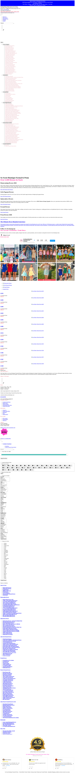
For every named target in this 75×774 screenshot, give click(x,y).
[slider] (67, 454)
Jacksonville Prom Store (7, 405)
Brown (5, 573)
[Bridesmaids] (5, 478)
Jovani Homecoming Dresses (8, 606)
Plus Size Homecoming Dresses (9, 615)
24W (46, 467)
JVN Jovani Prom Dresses (8, 689)
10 (34, 465)
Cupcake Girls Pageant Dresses (9, 643)
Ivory (5, 570)
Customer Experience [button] (7, 443)
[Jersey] (3, 511)
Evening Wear (5, 589)
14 (43, 465)
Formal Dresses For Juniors (8, 660)
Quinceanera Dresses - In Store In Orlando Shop (12, 620)
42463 (1, 313)
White (5, 578)
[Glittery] (2, 498)
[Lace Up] (4, 495)
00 (9, 465)
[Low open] (4, 496)
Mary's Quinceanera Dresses (8, 625)
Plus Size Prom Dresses (7, 693)
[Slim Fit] (3, 527)
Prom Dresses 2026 (6, 672)
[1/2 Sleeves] (4, 529)
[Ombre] (2, 501)
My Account (5, 17)
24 (66, 465)
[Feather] (3, 510)
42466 (1, 319)
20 (57, 465)
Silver (5, 577)
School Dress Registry (7, 731)
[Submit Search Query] (13, 449)
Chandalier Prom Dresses (8, 680)
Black (5, 574)
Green (5, 546)
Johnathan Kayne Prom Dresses (9, 687)
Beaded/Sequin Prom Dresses (8, 705)
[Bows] (3, 505)
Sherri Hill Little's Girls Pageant (9, 651)
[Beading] (3, 504)
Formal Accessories (6, 655)
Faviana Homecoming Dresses (9, 605)
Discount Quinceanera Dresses (9, 621)
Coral (5, 568)
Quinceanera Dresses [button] (4, 618)
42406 (1, 300)
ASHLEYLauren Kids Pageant (9, 650)
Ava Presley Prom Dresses (8, 679)
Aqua (5, 549)
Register (4, 19)
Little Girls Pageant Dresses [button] (5, 636)
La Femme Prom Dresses (8, 691)
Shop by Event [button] (3, 585)
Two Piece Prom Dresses (8, 715)
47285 (1, 346)
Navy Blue (6, 554)
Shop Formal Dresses (4, 212)
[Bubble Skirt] (4, 488)
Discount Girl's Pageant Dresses (9, 648)
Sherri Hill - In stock (7, 725)
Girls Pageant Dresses (7, 638)
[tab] (39, 443)
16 (47, 465)
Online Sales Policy (6, 411)
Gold (5, 572)
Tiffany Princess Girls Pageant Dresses (10, 644)
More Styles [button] (2, 728)
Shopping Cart (5, 18)
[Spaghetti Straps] (3, 536)
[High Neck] (3, 521)
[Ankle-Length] (3, 514)
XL (27, 469)
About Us (4, 410)
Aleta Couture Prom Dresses (8, 676)
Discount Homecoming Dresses (9, 616)
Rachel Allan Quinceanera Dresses (9, 628)
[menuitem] (39, 16)
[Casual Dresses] (5, 479)
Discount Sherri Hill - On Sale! (9, 730)
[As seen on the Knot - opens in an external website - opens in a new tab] (4, 435)
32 (13, 467)
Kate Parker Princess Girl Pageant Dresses (11, 647)
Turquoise (6, 550)
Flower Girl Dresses (7, 654)
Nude (5, 571)
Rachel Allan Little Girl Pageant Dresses (11, 646)
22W (41, 467)
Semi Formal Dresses (7, 664)
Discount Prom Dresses (7, 673)
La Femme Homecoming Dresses (9, 608)
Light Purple (6, 558)
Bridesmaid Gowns (6, 667)
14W (18, 467)
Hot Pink (5, 561)
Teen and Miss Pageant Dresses (9, 593)
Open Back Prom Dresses (8, 703)
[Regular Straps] (3, 535)
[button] (6, 44)
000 (5, 465)
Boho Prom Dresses (7, 706)
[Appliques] (3, 503)
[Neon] (2, 500)
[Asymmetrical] (3, 515)
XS (10, 469)
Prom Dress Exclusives (7, 674)
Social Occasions (6, 663)
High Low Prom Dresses (7, 708)
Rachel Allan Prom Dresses (8, 695)
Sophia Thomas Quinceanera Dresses (10, 629)
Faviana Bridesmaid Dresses (8, 723)
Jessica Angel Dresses (7, 686)
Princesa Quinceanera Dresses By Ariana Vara (12, 627)
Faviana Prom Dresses (7, 684)
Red (5, 566)
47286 (1, 352)
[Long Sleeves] (4, 531)
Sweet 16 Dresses (6, 592)
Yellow (5, 543)
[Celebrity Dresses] (4, 489)
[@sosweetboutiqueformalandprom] (21, 241)
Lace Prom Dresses (6, 709)
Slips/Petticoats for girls (7, 653)
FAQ (4, 413)
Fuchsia (5, 563)
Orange (5, 567)
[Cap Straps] (3, 534)
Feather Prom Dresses (7, 707)
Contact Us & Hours (6, 402)
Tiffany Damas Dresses (7, 632)
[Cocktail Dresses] (5, 480)
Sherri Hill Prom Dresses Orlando (9, 612)
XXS (5, 469)
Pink (5, 560)
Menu (2, 42)
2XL (32, 469)
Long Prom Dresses (7, 710)
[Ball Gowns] (4, 483)
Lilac (5, 557)
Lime (5, 547)
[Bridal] (5, 477)
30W (63, 467)
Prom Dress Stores (6, 732)
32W (69, 467)
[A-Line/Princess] (3, 524)
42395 (1, 293)
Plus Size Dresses (6, 699)
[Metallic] (2, 499)
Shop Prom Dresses (4, 219)
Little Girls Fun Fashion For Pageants (10, 649)
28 (4, 467)
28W (57, 467)
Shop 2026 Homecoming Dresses (6, 189)
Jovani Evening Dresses (7, 666)
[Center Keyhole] (4, 490)
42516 (1, 333)
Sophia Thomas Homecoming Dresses (10, 611)
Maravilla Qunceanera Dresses (9, 626)
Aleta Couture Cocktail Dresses (9, 602)
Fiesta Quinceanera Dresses (8, 622)
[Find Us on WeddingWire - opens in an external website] (5, 438)
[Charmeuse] (3, 508)
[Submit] (13, 23)
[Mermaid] (3, 526)
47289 (1, 366)
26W (52, 467)
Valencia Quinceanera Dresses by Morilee (11, 631)
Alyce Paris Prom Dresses (8, 677)
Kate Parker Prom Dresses (8, 685)
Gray (5, 575)
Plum (5, 565)
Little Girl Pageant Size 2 (7, 734)
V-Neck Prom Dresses (7, 716)
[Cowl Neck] (3, 519)
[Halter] (3, 520)
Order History (5, 419)
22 (61, 465)
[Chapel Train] (3, 516)
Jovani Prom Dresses (7, 688)
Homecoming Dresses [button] (4, 597)
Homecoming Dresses (7, 587)
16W (24, 467)
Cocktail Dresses (6, 713)
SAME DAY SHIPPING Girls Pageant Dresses (12, 640)
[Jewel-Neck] (3, 522)
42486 (1, 326)
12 (38, 465)
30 (8, 467)
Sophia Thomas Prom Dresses (9, 697)
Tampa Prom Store (6, 406)
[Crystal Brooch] (3, 506)
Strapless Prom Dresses (7, 714)
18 (52, 465)
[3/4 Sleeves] (4, 530)
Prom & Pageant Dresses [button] (5, 669)
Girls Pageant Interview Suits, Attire (9, 652)
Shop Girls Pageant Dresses (5, 196)
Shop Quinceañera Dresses (5, 204)
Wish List (4, 16)
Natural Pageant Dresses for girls (9, 641)
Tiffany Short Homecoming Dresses (10, 614)
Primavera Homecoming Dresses (9, 609)
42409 (1, 306)
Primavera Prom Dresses (8, 694)
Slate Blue (6, 552)
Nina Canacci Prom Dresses (8, 692)
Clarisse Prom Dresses (7, 682)
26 (70, 465)
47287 (1, 359)
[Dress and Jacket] (4, 485)
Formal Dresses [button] (3, 658)
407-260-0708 (6, 9)
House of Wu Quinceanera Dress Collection (11, 623)
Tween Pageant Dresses (7, 642)
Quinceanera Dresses (7, 588)
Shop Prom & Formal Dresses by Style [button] (8, 701)
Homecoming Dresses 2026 (8, 599)
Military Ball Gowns (7, 590)
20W (35, 467)
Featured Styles (5, 289)
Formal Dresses (6, 661)
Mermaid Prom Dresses (7, 711)
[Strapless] (3, 537)
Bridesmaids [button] (2, 719)
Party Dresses (5, 662)
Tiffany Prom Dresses (7, 698)
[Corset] (4, 491)
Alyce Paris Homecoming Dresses (9, 603)
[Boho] (4, 484)
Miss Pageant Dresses (7, 675)
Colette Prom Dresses (7, 681)
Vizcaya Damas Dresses (7, 633)
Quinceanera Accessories (8, 634)
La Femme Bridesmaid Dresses (9, 726)
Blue (5, 553)
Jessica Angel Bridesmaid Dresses (9, 722)
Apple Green (6, 545)
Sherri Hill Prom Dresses (8, 696)
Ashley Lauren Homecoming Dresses (10, 600)
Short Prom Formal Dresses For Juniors (11, 717)
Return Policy (5, 403)
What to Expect (6, 404)
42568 (1, 339)
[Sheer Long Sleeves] (4, 532)
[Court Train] (3, 517)
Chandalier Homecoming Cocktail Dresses (11, 604)
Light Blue (6, 551)
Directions (5, 412)
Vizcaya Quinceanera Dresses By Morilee (11, 630)
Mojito (5, 544)
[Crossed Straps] (4, 494)
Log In (4, 21)
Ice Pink (5, 559)
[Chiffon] (3, 509)
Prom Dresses (5, 591)
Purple (5, 556)
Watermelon (6, 564)
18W (30, 467)
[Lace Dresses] (4, 486)
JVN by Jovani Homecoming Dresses (10, 607)
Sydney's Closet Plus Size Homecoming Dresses (12, 613)
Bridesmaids (5, 594)
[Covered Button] (4, 493)
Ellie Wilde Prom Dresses (8, 683)
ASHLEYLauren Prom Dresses (9, 678)
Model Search (5, 414)
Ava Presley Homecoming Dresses (9, 601)
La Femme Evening (7, 665)
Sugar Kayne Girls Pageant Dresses (10, 645)
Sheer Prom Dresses (7, 712)
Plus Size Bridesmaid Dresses (8, 724)
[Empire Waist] (3, 525)
